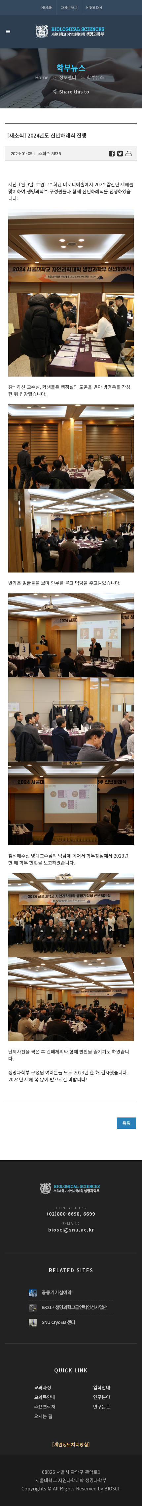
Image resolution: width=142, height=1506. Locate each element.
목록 (126, 1123)
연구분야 (101, 1397)
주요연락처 (44, 1406)
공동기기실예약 (57, 1292)
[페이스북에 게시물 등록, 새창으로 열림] (112, 153)
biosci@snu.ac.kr (71, 1229)
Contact (69, 7)
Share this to (73, 91)
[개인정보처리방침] (71, 1444)
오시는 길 (43, 1416)
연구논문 (101, 1406)
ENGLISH (94, 7)
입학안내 (101, 1387)
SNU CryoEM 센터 (58, 1322)
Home (46, 7)
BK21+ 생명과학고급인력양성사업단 (74, 1307)
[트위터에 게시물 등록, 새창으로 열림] (120, 153)
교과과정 (42, 1387)
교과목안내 (44, 1397)
